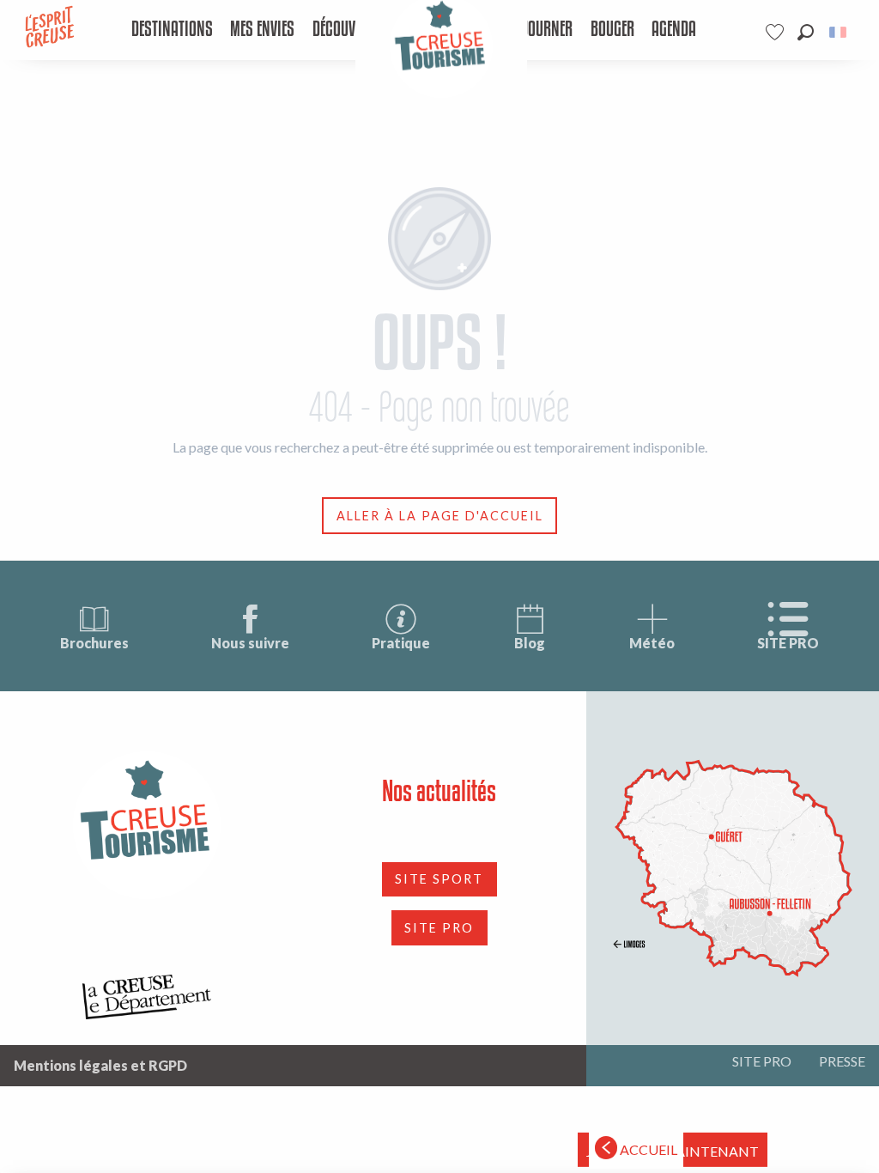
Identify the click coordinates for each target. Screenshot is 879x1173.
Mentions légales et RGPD (100, 1065)
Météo (652, 643)
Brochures (94, 643)
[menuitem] (171, 30)
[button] (806, 32)
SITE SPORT (439, 879)
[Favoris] (777, 32)
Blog (529, 643)
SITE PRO (788, 643)
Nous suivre (250, 643)
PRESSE (842, 1061)
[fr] (839, 32)
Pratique (401, 643)
